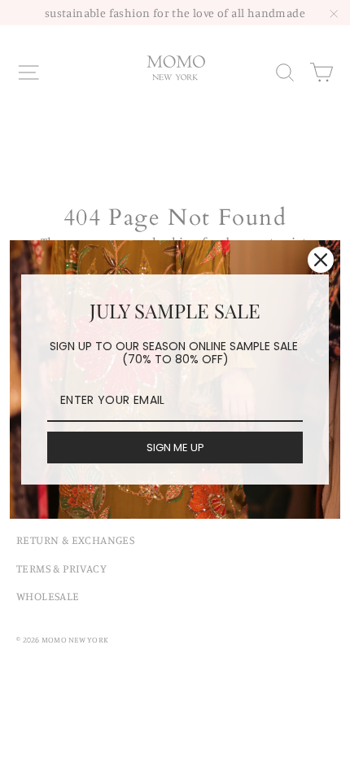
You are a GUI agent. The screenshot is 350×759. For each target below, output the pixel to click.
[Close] (320, 259)
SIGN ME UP (175, 447)
